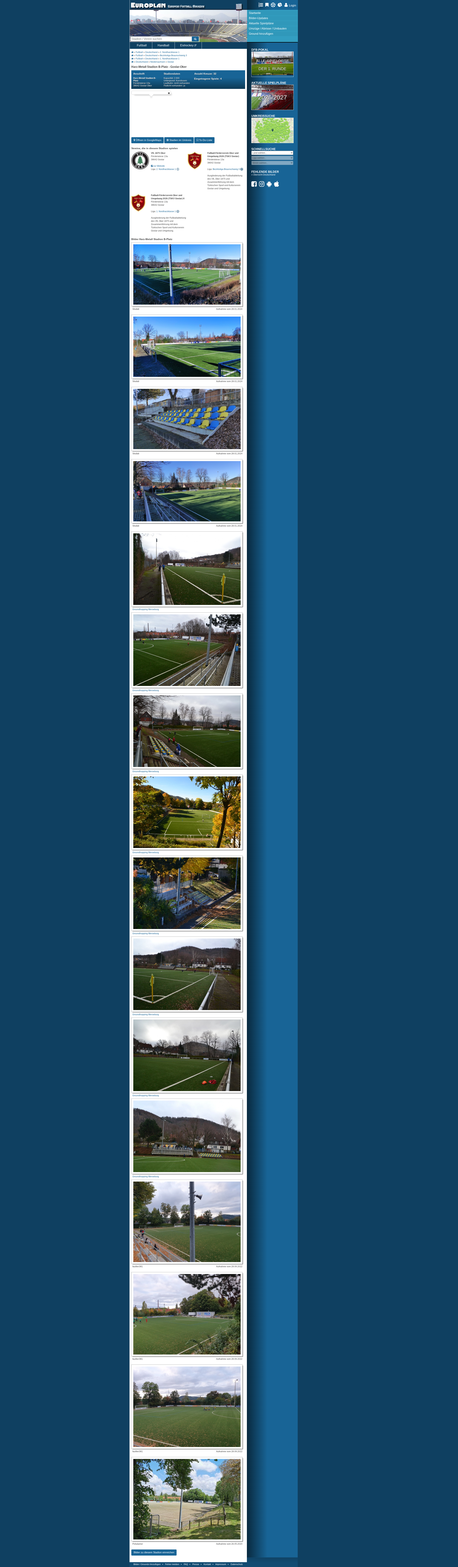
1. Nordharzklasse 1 (169, 58)
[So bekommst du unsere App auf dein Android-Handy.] (270, 183)
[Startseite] (148, 8)
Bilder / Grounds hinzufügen (147, 1564)
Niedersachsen (157, 62)
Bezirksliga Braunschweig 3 (173, 55)
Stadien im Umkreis (180, 140)
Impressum (220, 1564)
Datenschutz (237, 1564)
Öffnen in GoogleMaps (148, 140)
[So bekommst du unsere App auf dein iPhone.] (277, 183)
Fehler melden (172, 1564)
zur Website (159, 166)
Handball (163, 45)
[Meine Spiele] (274, 4)
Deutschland (151, 52)
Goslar (170, 62)
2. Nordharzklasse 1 (169, 52)
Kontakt (207, 1564)
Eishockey (187, 45)
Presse (195, 1564)
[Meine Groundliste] (262, 4)
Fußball (142, 45)
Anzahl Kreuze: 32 (205, 73)
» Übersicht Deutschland (263, 174)
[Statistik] (281, 4)
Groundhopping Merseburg (145, 609)
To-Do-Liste (205, 140)
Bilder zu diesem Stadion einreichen (154, 1552)
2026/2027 (272, 97)
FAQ (186, 1564)
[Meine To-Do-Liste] (267, 4)
